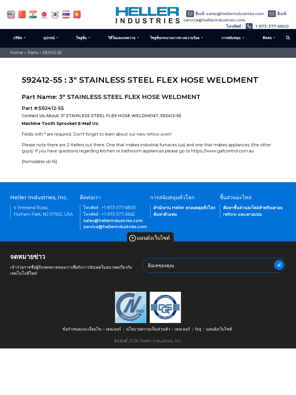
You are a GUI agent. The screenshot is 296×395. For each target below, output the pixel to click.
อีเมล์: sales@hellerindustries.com (229, 13)
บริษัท (18, 38)
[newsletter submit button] (279, 265)
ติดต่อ (268, 38)
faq (198, 329)
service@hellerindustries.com (115, 226)
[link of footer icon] (130, 307)
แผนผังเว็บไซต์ (150, 238)
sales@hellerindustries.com (113, 220)
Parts (32, 52)
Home (16, 52)
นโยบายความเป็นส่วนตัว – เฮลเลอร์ (158, 329)
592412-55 (52, 52)
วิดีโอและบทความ (122, 38)
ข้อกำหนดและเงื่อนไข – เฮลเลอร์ (91, 329)
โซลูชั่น (82, 38)
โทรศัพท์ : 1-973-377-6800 (257, 26)
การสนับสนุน (231, 38)
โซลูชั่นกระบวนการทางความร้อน (175, 38)
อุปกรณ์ (49, 38)
